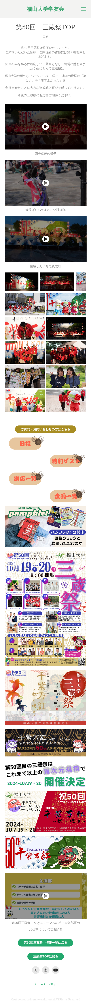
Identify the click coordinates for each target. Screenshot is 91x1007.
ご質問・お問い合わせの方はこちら (45, 429)
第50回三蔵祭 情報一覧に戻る (45, 942)
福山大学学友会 (45, 9)
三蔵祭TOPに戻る (45, 956)
